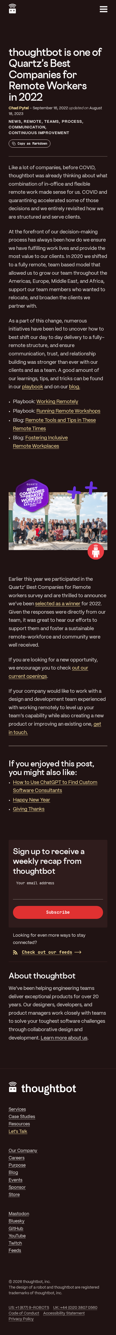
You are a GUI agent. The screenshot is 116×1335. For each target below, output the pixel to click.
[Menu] (103, 9)
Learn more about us (64, 1038)
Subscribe (58, 912)
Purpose (17, 1165)
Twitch (15, 1243)
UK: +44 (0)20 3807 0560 (75, 1308)
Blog (13, 1173)
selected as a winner (57, 604)
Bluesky (17, 1221)
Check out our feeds (47, 952)
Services (17, 1110)
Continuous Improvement (39, 133)
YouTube (17, 1236)
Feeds (15, 1251)
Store (14, 1195)
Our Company (23, 1151)
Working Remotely (57, 402)
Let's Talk (18, 1132)
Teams (51, 122)
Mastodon (19, 1214)
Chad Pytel (19, 108)
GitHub (16, 1229)
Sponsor (17, 1187)
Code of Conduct (24, 1313)
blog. (74, 387)
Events (15, 1180)
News (15, 122)
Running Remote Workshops (68, 411)
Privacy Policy (21, 1319)
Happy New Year (31, 800)
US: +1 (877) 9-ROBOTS (29, 1308)
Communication (27, 127)
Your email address (35, 883)
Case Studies (22, 1117)
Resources (19, 1124)
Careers (17, 1158)
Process (72, 122)
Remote (33, 122)
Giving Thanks (29, 809)
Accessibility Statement (64, 1313)
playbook (32, 387)
